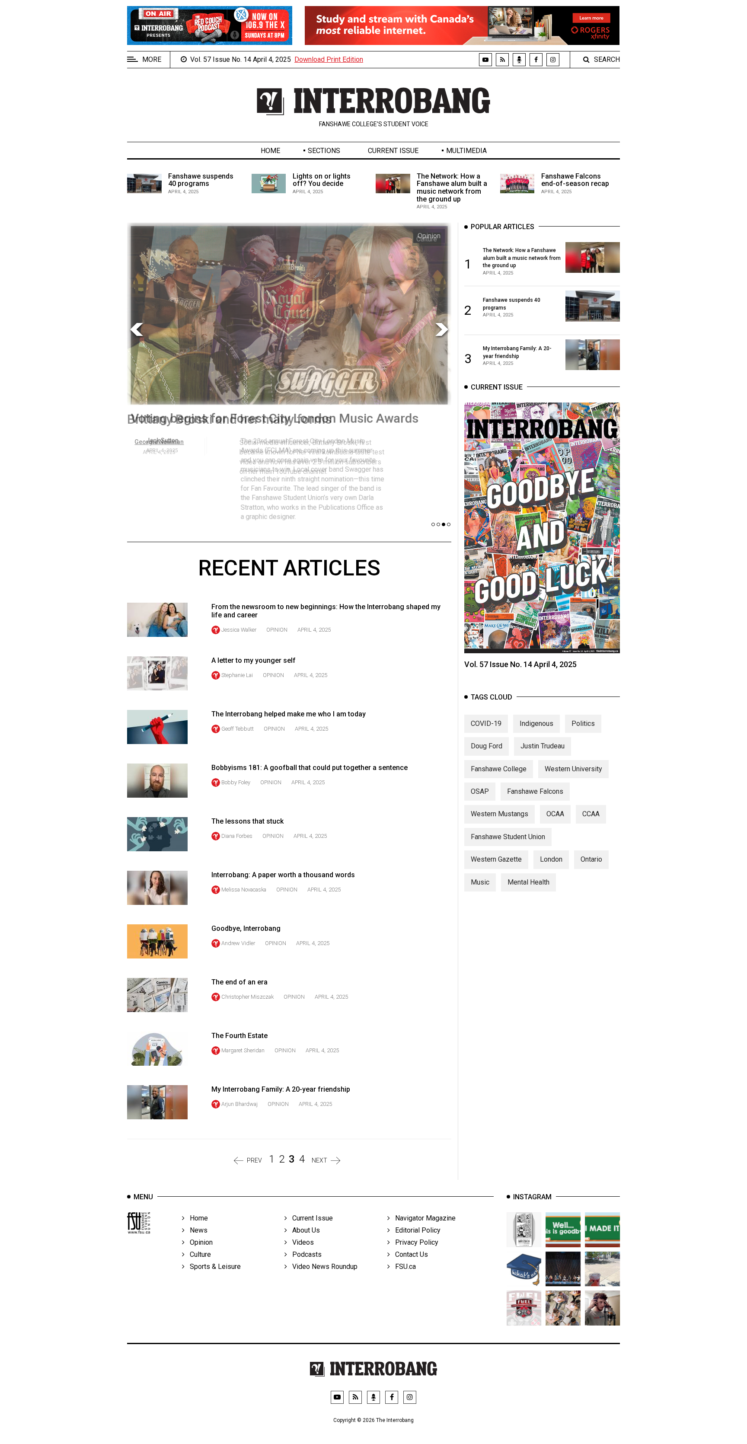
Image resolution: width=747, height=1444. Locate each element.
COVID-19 (486, 723)
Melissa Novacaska (243, 889)
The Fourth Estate (239, 1036)
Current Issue (393, 151)
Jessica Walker (238, 629)
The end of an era (239, 982)
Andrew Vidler (238, 943)
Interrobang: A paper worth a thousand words (283, 875)
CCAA (591, 814)
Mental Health (528, 882)
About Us (303, 1230)
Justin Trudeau (542, 746)
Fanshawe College (499, 769)
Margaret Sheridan (243, 1050)
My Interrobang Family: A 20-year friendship (280, 1089)
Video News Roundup (322, 1266)
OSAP (480, 791)
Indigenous (536, 723)
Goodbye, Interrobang (246, 928)
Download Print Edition (328, 59)
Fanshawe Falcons (535, 791)
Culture (198, 1254)
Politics (583, 723)
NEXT (319, 1160)
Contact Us (409, 1254)
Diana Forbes (236, 836)
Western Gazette (496, 859)
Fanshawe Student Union (508, 837)
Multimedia (466, 151)
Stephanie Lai (237, 675)
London (551, 859)
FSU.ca (403, 1266)
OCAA (555, 814)
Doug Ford (486, 746)
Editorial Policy (415, 1230)
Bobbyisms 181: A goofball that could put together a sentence (309, 768)
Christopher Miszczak (247, 997)
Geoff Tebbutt (237, 728)
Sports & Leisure (213, 1266)
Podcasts (304, 1254)
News (196, 1230)
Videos (300, 1242)
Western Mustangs (499, 814)
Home (270, 151)
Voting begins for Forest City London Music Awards (274, 419)
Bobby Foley (235, 782)
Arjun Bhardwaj (239, 1104)
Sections (324, 151)
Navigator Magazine (423, 1218)
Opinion (276, 629)
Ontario (591, 859)
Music (480, 882)
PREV (254, 1160)
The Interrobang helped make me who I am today (288, 714)
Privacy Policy (414, 1242)
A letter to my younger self (253, 660)
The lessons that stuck (247, 821)
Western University (573, 769)
